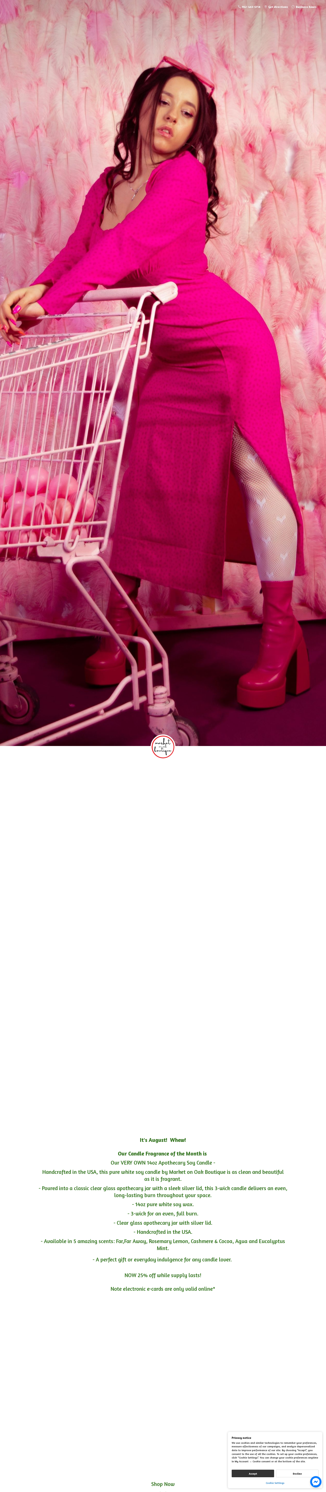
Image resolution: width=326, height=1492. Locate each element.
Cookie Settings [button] (275, 1482)
